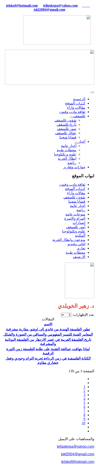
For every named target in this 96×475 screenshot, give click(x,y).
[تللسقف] (71, 117)
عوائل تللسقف (65, 133)
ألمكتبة (80, 235)
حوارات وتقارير (74, 167)
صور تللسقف (66, 129)
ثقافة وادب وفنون (72, 112)
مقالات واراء (76, 107)
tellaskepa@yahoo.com (60, 5)
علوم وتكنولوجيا (73, 231)
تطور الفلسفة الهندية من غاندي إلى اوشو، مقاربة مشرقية (48, 329)
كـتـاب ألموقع (75, 103)
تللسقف (79, 116)
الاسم (48, 324)
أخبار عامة (68, 146)
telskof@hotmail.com (77, 462)
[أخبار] (76, 142)
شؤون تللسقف (65, 120)
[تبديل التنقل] (92, 92)
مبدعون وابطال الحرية (68, 240)
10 (83, 423)
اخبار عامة (77, 206)
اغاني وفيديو (76, 244)
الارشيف (79, 257)
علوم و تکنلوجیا (65, 154)
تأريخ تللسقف (66, 124)
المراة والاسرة (74, 218)
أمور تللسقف (75, 227)
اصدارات (79, 223)
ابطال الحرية (67, 158)
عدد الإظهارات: (82, 315)
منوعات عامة (75, 214)
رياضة (71, 163)
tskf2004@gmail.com (49, 9)
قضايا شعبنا (67, 137)
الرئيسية (79, 99)
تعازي (81, 248)
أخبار (81, 141)
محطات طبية (66, 150)
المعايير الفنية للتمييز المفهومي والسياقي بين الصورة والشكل (48, 334)
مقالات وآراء (76, 193)
